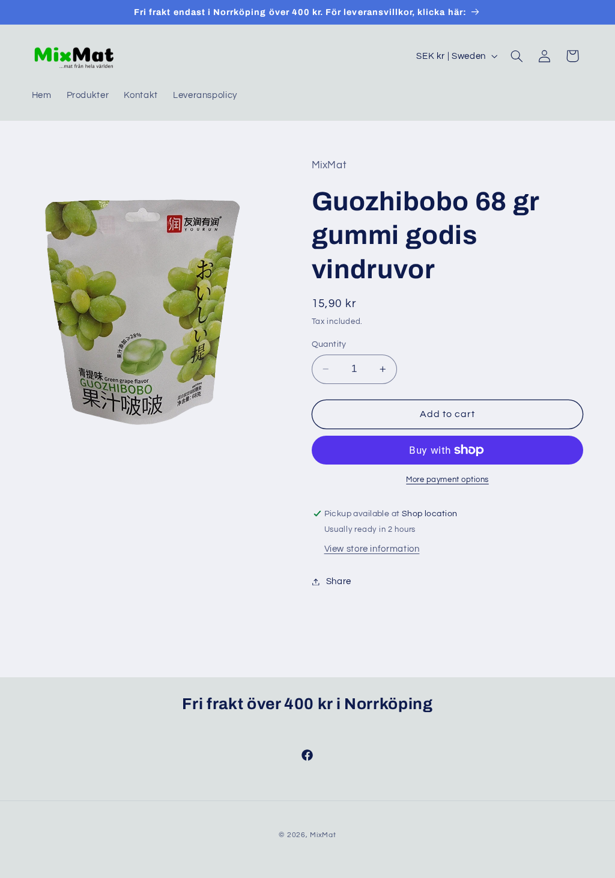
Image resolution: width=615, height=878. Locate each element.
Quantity (329, 344)
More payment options (447, 480)
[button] (516, 56)
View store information (372, 548)
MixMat (323, 835)
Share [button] (338, 581)
